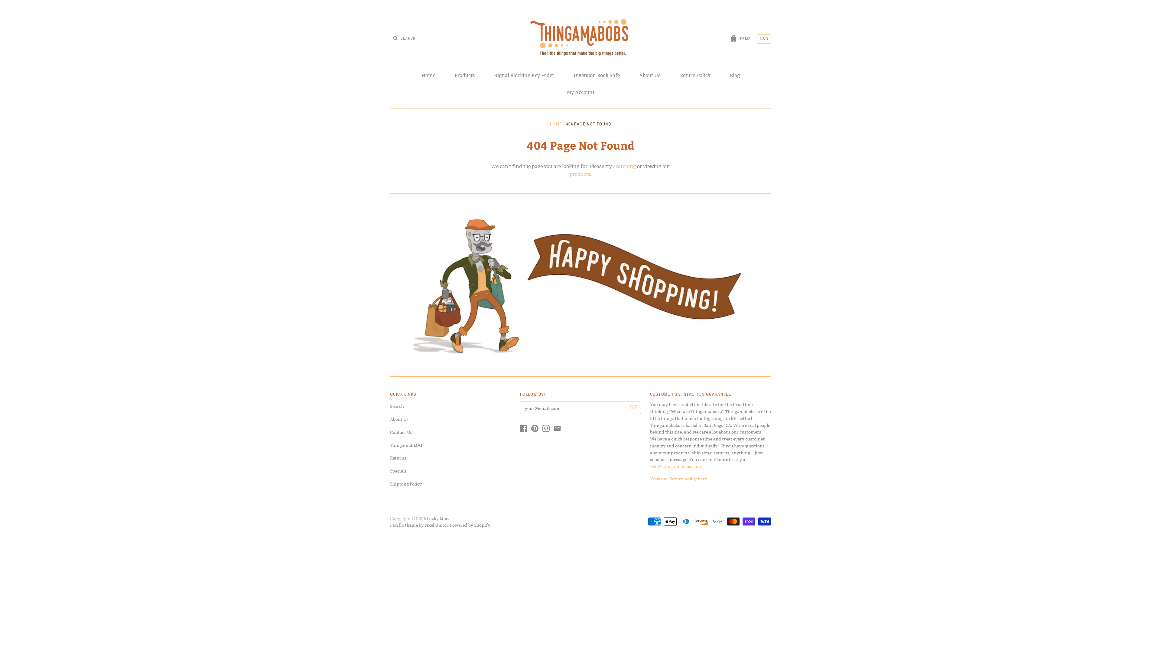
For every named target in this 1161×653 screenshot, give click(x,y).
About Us (650, 75)
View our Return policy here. (679, 479)
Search (397, 406)
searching (624, 166)
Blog (735, 75)
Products (465, 75)
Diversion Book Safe (597, 75)
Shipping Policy (406, 484)
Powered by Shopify (470, 525)
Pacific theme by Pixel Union (419, 525)
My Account (580, 92)
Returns (398, 458)
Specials (398, 471)
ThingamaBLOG (406, 445)
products (580, 174)
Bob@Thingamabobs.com (675, 466)
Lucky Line (437, 518)
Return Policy (695, 75)
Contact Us (401, 432)
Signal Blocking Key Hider (524, 75)
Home (428, 75)
